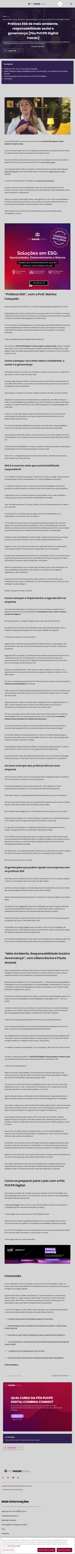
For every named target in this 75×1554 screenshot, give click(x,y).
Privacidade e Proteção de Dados (14, 1525)
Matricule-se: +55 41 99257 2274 (14, 1511)
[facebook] (3, 1477)
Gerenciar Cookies (8, 1550)
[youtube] (13, 1477)
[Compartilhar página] (21, 51)
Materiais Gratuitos (9, 1520)
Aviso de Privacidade (14, 1546)
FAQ (3, 1529)
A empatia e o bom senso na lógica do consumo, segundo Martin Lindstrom (36, 1335)
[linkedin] (18, 1477)
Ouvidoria (5, 1533)
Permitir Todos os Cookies (46, 1550)
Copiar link (11, 51)
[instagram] (8, 1477)
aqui (21, 1489)
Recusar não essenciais (64, 1550)
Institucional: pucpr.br (10, 1516)
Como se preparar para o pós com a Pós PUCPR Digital (25, 76)
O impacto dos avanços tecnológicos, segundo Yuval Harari (30, 1319)
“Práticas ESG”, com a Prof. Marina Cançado (21, 69)
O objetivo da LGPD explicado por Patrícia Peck (26, 1351)
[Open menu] (71, 3)
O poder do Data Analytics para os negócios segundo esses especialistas (35, 1358)
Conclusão (8, 79)
